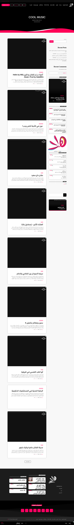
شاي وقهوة (64, 155)
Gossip (62, 205)
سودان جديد (64, 176)
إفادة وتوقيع (61, 207)
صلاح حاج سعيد (37, 175)
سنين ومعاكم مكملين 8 (34, 323)
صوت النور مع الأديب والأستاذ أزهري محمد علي (40, 486)
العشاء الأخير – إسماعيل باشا (32, 225)
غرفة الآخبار (62, 95)
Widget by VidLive (57, 151)
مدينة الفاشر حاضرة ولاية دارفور (31, 448)
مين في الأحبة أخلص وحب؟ (32, 126)
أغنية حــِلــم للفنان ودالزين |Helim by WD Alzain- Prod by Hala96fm (60, 131)
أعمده (42, 271)
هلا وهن (64, 160)
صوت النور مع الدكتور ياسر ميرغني (39, 492)
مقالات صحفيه (41, 123)
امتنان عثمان (21, 480)
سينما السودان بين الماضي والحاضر (30, 274)
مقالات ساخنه (41, 388)
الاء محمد (22, 490)
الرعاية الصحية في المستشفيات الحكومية (27, 391)
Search (65, 39)
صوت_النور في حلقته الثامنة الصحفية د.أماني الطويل (40, 481)
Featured (41, 72)
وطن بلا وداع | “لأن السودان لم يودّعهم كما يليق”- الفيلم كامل (60, 110)
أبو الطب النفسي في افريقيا (32, 372)
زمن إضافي (64, 171)
